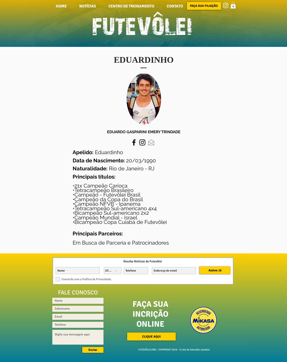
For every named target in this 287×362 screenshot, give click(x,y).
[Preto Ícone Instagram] (142, 142)
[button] (174, 6)
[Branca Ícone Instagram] (225, 5)
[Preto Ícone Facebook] (134, 142)
